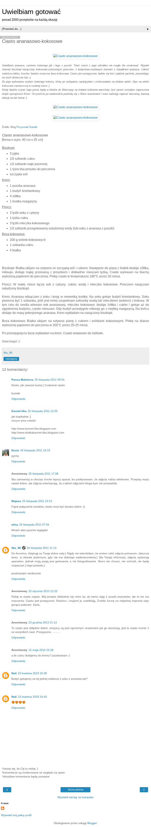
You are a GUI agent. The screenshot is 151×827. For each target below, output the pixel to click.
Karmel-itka (19, 411)
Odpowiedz (18, 398)
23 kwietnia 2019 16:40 (32, 696)
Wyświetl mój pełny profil (16, 815)
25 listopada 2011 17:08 (43, 473)
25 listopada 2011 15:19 (35, 450)
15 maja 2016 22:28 (41, 649)
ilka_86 (16, 547)
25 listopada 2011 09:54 (49, 379)
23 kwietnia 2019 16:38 (32, 673)
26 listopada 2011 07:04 (34, 524)
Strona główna (75, 789)
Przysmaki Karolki (27, 127)
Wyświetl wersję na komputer (75, 797)
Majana (16, 501)
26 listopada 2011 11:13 (41, 547)
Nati (14, 673)
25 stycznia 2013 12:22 (43, 591)
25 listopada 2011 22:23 (37, 501)
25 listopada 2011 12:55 (43, 411)
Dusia (15, 450)
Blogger (92, 823)
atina (14, 524)
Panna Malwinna (22, 379)
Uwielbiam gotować (31, 11)
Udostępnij (11, 359)
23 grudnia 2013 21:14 (43, 622)
